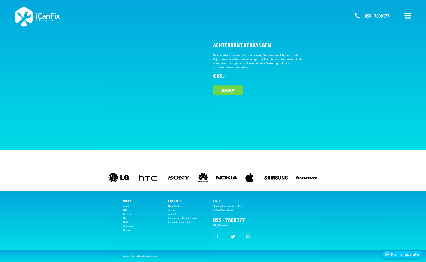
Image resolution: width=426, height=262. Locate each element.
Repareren (227, 90)
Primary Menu (408, 16)
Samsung (128, 225)
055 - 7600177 (377, 16)
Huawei (127, 229)
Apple (126, 205)
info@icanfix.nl (220, 225)
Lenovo (127, 213)
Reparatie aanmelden (179, 221)
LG (124, 217)
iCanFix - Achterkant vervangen (37, 17)
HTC (125, 209)
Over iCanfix (174, 205)
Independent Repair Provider (183, 217)
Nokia (126, 221)
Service (172, 209)
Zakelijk (172, 213)
